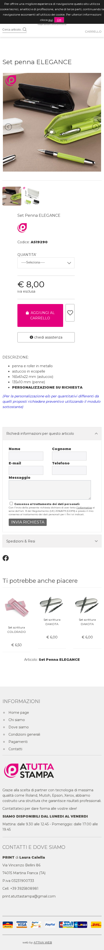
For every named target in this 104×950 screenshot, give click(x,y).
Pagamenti (18, 742)
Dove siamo (18, 727)
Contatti (15, 749)
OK (59, 20)
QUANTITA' (26, 255)
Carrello (93, 31)
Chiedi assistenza (47, 337)
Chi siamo (16, 720)
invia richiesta (27, 522)
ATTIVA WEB (43, 942)
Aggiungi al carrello (42, 315)
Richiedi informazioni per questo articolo (40, 433)
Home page (18, 712)
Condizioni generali (24, 734)
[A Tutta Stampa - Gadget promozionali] (52, 34)
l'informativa (84, 507)
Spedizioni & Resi (20, 541)
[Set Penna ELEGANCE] (52, 170)
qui (50, 20)
